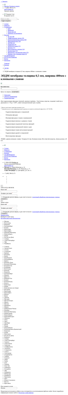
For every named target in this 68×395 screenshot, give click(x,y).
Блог (9, 28)
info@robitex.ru (8, 9)
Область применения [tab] (10, 96)
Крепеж (11, 47)
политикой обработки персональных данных (46, 197)
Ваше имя (4, 189)
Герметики (12, 44)
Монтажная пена (14, 41)
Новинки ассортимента (15, 33)
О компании (8, 27)
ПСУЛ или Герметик (10, 57)
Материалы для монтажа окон (18, 52)
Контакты (7, 60)
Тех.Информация (9, 55)
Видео (6, 59)
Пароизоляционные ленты (17, 40)
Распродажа (13, 51)
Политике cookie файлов (26, 392)
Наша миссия (12, 32)
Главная (6, 63)
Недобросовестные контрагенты (10, 218)
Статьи (6, 24)
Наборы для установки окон (17, 54)
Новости (6, 25)
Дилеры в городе (14, 6)
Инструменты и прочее (16, 49)
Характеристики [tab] (9, 98)
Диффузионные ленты (16, 38)
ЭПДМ (11, 43)
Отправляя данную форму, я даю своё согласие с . (31, 197)
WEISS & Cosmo (14, 46)
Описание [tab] (7, 95)
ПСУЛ (11, 36)
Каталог (6, 35)
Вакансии (11, 30)
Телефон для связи (6, 193)
